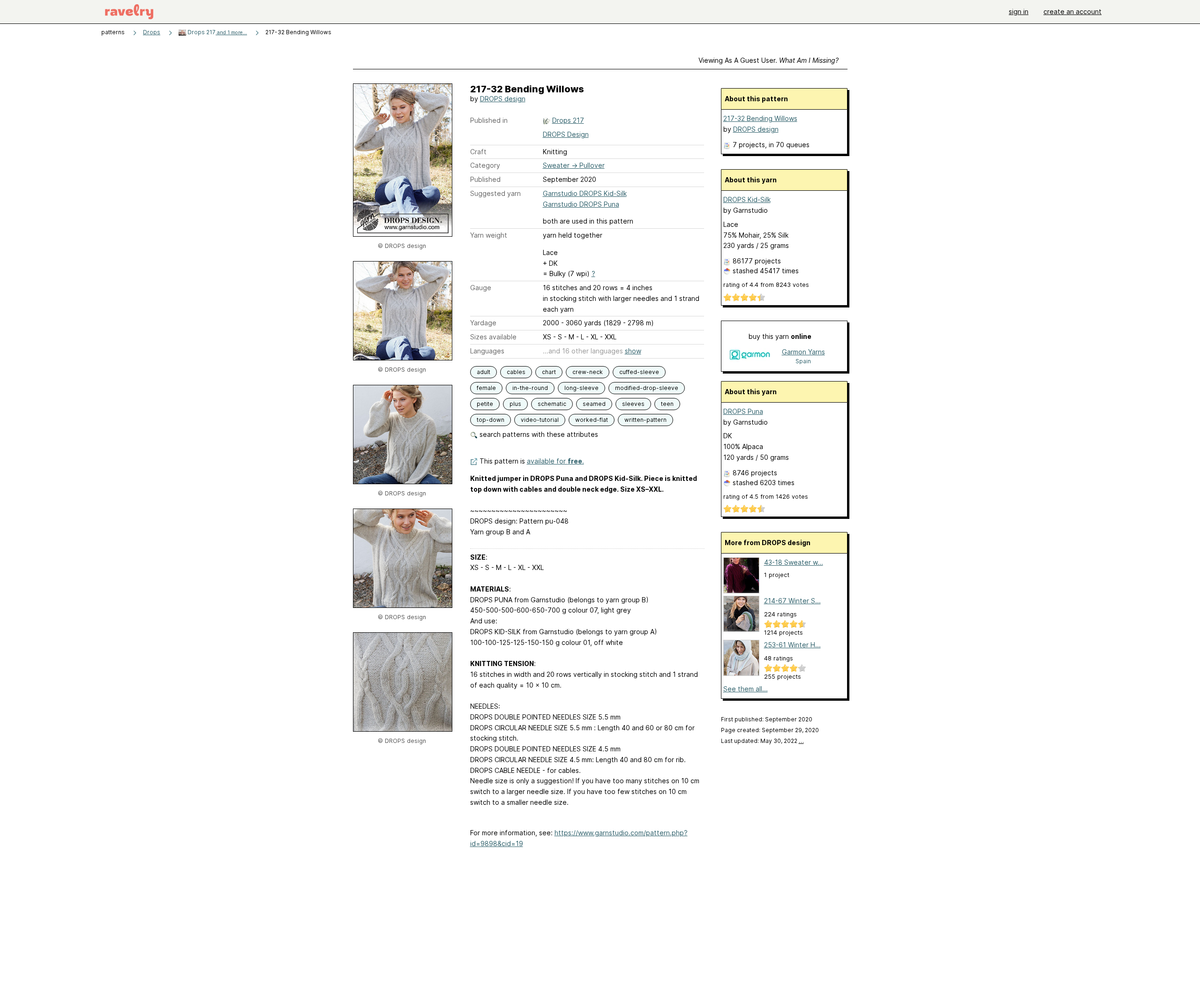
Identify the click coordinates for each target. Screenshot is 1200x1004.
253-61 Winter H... (792, 645)
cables (516, 371)
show (633, 351)
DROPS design (502, 99)
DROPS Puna (743, 411)
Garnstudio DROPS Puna (581, 204)
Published (485, 179)
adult (483, 371)
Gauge (480, 288)
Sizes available (493, 337)
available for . (555, 461)
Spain (803, 361)
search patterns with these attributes (538, 434)
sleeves (633, 403)
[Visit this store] (749, 356)
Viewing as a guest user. (768, 60)
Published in (489, 120)
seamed (594, 403)
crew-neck (587, 371)
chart (549, 371)
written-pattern (645, 419)
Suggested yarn (495, 193)
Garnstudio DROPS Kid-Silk (585, 193)
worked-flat (591, 419)
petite (485, 403)
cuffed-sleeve (639, 371)
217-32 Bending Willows (760, 118)
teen (667, 403)
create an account (1072, 11)
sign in (1018, 11)
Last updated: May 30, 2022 (762, 740)
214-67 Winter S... (792, 601)
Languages (487, 351)
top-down (490, 419)
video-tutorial (540, 419)
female (486, 387)
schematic (552, 403)
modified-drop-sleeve (646, 387)
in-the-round (530, 387)
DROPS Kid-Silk (747, 199)
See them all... (745, 689)
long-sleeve (581, 387)
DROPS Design (566, 134)
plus (515, 403)
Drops (151, 32)
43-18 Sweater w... (793, 562)
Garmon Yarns (803, 352)
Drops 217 (216, 32)
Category (485, 165)
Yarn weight (488, 235)
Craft (478, 152)
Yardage (483, 323)
